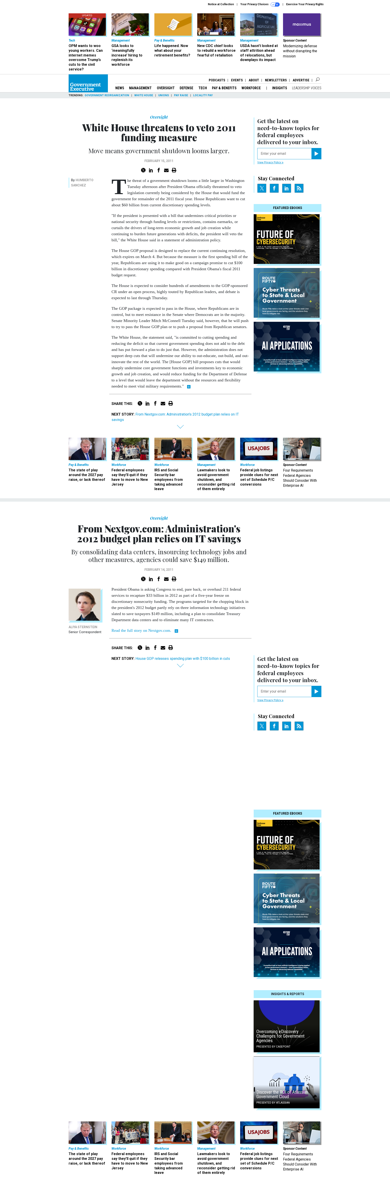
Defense (186, 88)
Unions (163, 95)
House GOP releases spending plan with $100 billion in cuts (182, 658)
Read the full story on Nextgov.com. (141, 630)
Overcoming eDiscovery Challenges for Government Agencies (280, 1036)
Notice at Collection (221, 4)
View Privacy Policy (269, 162)
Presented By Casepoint (273, 1046)
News (119, 88)
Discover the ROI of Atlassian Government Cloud (282, 1094)
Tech (202, 88)
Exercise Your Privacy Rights (305, 4)
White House (143, 95)
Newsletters (276, 80)
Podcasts (217, 80)
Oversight (166, 88)
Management (140, 88)
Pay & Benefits (224, 88)
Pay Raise (181, 95)
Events (237, 80)
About (254, 80)
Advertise (301, 80)
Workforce (251, 88)
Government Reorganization (107, 95)
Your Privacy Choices (254, 4)
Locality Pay (203, 95)
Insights (279, 88)
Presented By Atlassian (273, 1102)
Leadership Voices (306, 88)
